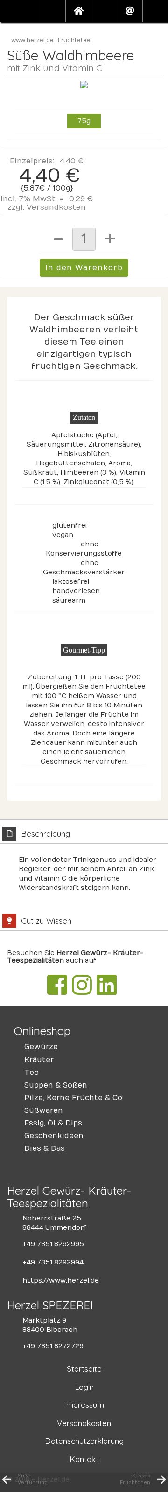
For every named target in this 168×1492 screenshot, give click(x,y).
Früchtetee (74, 40)
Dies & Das (44, 1148)
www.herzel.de (32, 40)
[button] (52, 11)
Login (84, 1387)
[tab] (84, 862)
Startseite (84, 1369)
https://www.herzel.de (60, 1281)
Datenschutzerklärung (84, 1441)
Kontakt (84, 1459)
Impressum (84, 1405)
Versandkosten (56, 207)
